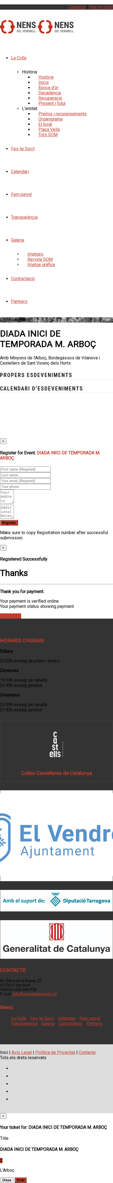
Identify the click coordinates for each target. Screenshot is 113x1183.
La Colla (18, 58)
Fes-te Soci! (101, 7)
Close (6, 1180)
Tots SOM (48, 134)
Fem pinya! (21, 194)
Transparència (24, 217)
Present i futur (52, 103)
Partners (19, 301)
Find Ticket (10, 616)
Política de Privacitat (55, 1052)
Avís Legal (22, 1052)
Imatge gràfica (41, 264)
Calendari (20, 171)
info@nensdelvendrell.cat (35, 994)
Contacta (77, 7)
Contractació (23, 278)
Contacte (87, 1052)
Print (20, 1180)
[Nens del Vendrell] (18, 30)
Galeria (17, 240)
